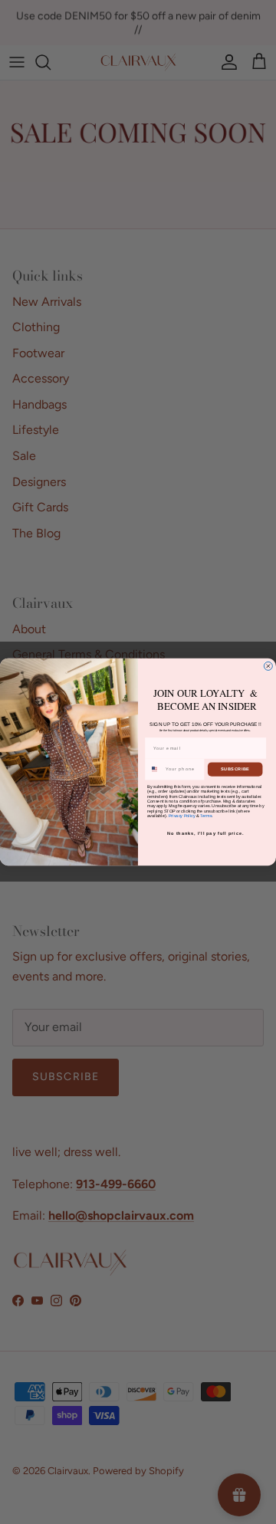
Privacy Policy (182, 815)
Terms (206, 815)
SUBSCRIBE (235, 769)
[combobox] (154, 770)
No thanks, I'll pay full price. (205, 833)
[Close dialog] (268, 666)
